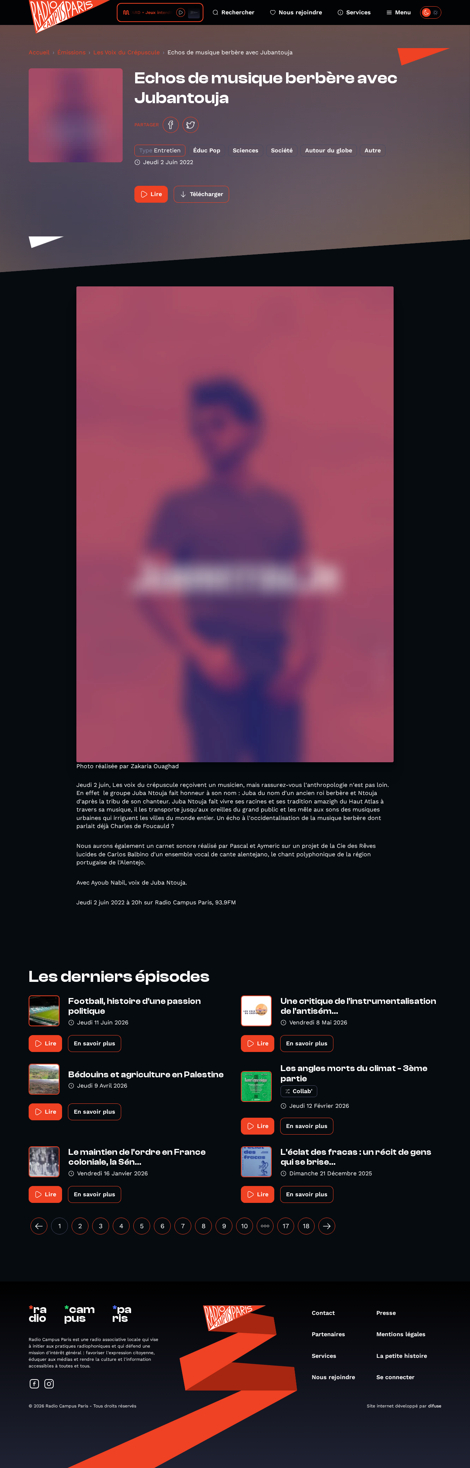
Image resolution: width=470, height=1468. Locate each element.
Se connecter (395, 1377)
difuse (434, 1406)
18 (306, 1226)
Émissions (71, 52)
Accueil (39, 52)
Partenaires (328, 1334)
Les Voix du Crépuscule (126, 52)
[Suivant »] (327, 1226)
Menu (403, 12)
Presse (386, 1312)
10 (244, 1226)
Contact (323, 1312)
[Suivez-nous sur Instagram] (49, 1384)
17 (286, 1226)
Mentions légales (401, 1334)
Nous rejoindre (300, 12)
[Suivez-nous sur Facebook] (34, 1384)
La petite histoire (401, 1355)
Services (358, 12)
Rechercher (237, 12)
